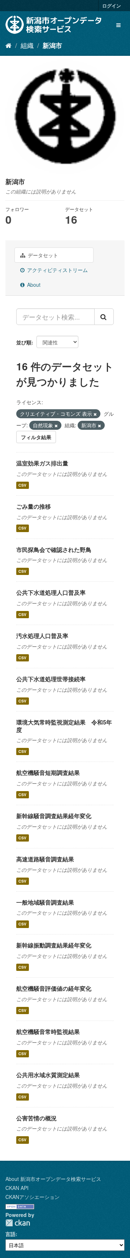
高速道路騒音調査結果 (45, 859)
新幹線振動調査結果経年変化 (53, 945)
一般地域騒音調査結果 (45, 902)
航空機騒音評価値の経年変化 (53, 988)
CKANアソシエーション (32, 1196)
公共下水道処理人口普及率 (51, 592)
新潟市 (52, 45)
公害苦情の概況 (36, 1118)
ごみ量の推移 (33, 506)
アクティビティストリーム (57, 269)
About (33, 284)
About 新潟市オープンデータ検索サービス (53, 1178)
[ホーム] (8, 45)
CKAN (17, 1223)
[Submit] (104, 316)
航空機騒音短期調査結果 (48, 772)
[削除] (95, 414)
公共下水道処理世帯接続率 (51, 679)
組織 (27, 45)
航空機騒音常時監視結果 (48, 1031)
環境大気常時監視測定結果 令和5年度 (64, 726)
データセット (42, 255)
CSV (22, 485)
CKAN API (17, 1187)
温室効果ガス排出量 (42, 463)
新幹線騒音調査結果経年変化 (53, 816)
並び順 (23, 342)
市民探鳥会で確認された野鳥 (53, 549)
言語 (10, 1233)
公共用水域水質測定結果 (48, 1075)
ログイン (111, 5)
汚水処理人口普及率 (42, 636)
